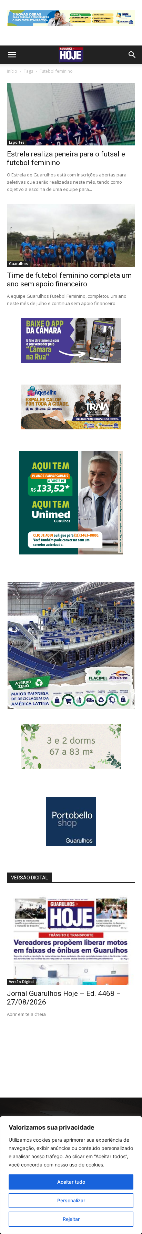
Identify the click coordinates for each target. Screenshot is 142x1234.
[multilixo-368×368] (71, 707)
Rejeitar (71, 1219)
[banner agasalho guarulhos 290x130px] (71, 427)
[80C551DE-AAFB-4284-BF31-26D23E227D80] (71, 552)
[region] (71, 1175)
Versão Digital (21, 981)
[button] (12, 54)
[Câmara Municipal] (71, 361)
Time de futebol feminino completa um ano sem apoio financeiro (69, 279)
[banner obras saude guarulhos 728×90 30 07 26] (71, 27)
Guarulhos (18, 263)
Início (12, 71)
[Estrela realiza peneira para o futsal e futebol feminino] (71, 114)
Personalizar (71, 1200)
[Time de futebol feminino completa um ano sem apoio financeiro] (71, 235)
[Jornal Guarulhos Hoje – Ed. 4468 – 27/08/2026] (71, 938)
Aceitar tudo (71, 1182)
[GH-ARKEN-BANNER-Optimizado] (71, 767)
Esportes (16, 142)
